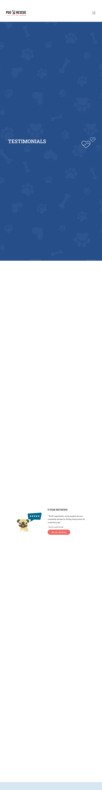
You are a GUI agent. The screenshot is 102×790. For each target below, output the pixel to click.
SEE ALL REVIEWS (59, 532)
